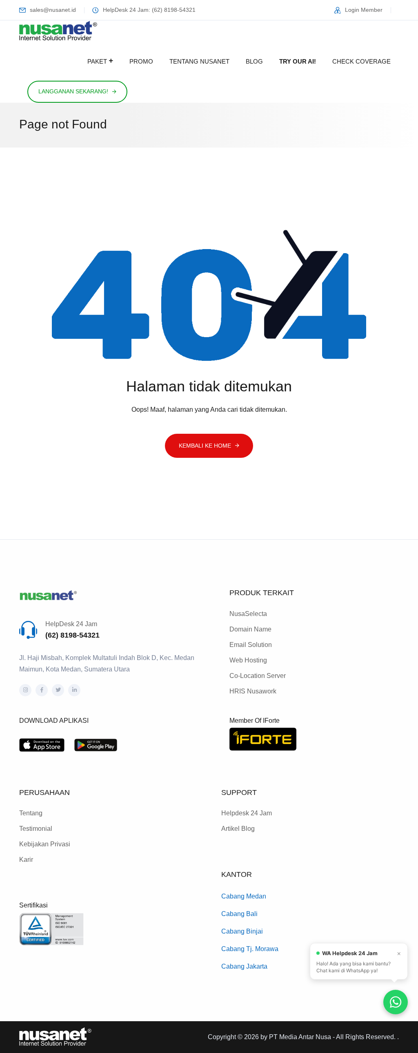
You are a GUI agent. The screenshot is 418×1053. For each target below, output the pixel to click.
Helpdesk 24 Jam (246, 813)
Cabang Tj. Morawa (249, 948)
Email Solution (250, 644)
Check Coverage (361, 61)
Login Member (363, 10)
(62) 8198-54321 (72, 635)
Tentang (30, 813)
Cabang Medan (243, 896)
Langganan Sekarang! (73, 91)
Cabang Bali (239, 913)
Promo (141, 61)
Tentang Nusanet (199, 61)
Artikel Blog (238, 828)
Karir (26, 859)
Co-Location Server (257, 675)
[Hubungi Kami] (395, 1002)
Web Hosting (248, 660)
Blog (254, 61)
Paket (97, 61)
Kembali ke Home (205, 445)
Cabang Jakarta (244, 966)
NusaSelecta (248, 613)
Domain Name (250, 629)
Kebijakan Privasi (44, 844)
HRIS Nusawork (252, 691)
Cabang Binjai (242, 931)
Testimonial (35, 828)
